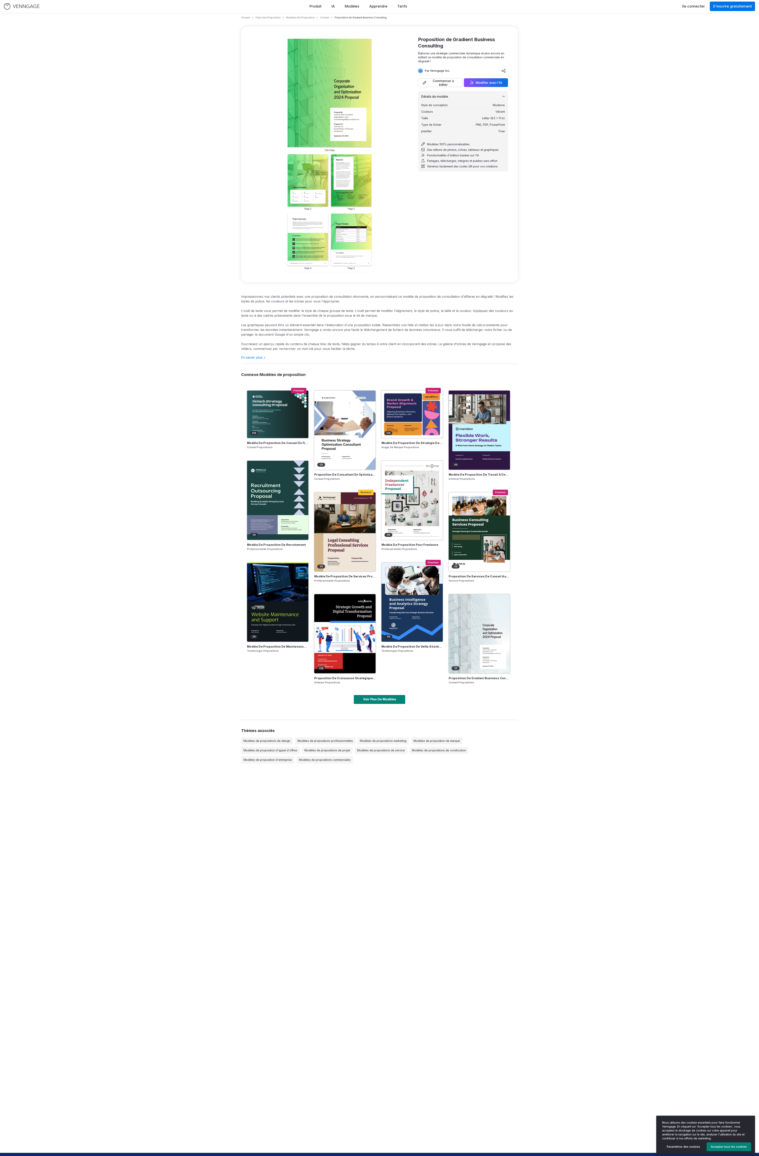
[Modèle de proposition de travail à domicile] (479, 430)
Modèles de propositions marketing (383, 740)
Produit (316, 6)
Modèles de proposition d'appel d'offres (270, 750)
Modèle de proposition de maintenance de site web (277, 646)
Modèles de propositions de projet (327, 750)
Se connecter (693, 6)
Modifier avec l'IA (489, 83)
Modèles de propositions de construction (439, 750)
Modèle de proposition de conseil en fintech (277, 443)
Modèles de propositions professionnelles (325, 740)
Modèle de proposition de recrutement (276, 544)
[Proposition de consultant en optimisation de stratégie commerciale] (345, 430)
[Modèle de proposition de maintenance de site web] (277, 602)
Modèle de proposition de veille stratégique (412, 646)
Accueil (246, 17)
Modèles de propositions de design (267, 740)
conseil (324, 17)
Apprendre (378, 6)
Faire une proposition (268, 17)
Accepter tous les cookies (729, 1146)
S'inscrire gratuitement (732, 6)
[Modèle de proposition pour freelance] (412, 500)
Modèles (352, 6)
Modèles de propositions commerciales (325, 759)
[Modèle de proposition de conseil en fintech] (277, 414)
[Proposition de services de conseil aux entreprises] (479, 531)
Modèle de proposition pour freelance (409, 544)
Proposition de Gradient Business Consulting (479, 678)
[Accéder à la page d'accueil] (22, 6)
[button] (440, 82)
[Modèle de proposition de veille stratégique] (412, 602)
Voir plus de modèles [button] (379, 699)
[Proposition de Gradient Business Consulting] (479, 633)
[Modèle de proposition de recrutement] (277, 500)
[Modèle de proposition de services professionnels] (345, 531)
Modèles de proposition (300, 17)
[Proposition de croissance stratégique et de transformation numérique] (345, 633)
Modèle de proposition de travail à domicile (479, 474)
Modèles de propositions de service (381, 750)
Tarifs (402, 6)
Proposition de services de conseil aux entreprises (479, 576)
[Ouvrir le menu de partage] (503, 70)
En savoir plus (253, 357)
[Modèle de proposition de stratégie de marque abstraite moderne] (412, 414)
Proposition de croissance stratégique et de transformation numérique (345, 678)
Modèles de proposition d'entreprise (268, 759)
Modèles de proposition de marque (436, 740)
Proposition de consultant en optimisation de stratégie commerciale (345, 474)
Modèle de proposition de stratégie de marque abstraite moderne (412, 443)
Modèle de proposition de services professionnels (345, 576)
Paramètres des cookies (683, 1146)
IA (333, 6)
